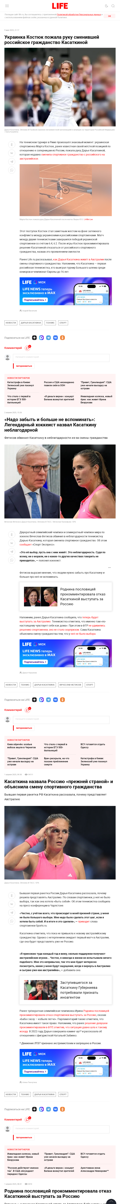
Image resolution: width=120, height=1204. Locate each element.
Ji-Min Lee (88, 219)
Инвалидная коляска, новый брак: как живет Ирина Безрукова (96, 399)
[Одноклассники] (62, 338)
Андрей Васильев (29, 311)
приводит (84, 921)
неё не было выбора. (83, 633)
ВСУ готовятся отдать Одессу (93, 746)
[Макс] (41, 338)
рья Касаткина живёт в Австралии (83, 259)
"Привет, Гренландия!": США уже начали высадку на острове (96, 385)
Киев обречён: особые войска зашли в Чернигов (21, 746)
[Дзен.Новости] (34, 338)
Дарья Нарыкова (29, 673)
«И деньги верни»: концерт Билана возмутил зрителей (59, 398)
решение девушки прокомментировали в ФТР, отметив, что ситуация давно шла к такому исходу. (63, 1027)
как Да (57, 259)
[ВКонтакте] (55, 338)
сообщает (26, 544)
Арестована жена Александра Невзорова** (95, 1169)
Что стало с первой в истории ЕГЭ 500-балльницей (18, 399)
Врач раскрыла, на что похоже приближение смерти (56, 761)
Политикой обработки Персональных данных (79, 14)
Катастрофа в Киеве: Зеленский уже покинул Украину (20, 385)
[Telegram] (48, 338)
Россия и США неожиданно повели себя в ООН (59, 384)
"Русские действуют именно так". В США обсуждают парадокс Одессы (22, 1171)
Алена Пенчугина (29, 1082)
